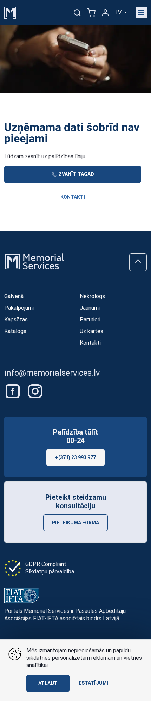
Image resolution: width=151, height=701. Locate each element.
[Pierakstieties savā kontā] (105, 12)
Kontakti (72, 197)
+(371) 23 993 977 (75, 457)
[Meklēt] (77, 12)
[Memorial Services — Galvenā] (10, 12)
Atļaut (48, 683)
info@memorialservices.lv (52, 373)
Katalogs (15, 331)
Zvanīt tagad (76, 174)
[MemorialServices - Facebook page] (13, 390)
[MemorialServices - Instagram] (35, 390)
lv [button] (119, 12)
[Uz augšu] (138, 262)
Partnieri (90, 319)
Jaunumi (90, 308)
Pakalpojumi (19, 308)
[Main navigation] (141, 12)
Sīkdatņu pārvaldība (49, 571)
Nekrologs (92, 296)
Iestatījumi (92, 683)
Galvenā (14, 296)
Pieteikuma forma (75, 522)
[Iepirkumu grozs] (91, 12)
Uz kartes (91, 331)
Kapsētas (16, 319)
